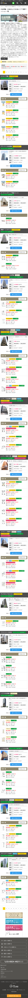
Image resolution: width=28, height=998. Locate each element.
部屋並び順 (22, 98)
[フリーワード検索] (17, 2)
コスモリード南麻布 (6, 531)
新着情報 (2, 973)
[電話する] (21, 2)
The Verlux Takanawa (7, 594)
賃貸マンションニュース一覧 (6, 971)
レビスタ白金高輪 (5, 693)
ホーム (2, 6)
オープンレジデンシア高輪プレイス (10, 192)
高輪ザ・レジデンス (6, 229)
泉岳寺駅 (15, 84)
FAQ (17, 989)
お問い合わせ (3, 976)
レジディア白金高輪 (6, 398)
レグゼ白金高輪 (5, 748)
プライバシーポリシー (11, 989)
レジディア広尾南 (5, 329)
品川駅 (15, 200)
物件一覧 (2, 967)
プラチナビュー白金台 (6, 632)
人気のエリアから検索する (10, 6)
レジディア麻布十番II (6, 456)
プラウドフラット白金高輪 (7, 275)
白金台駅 (15, 639)
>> (26, 72)
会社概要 (4, 989)
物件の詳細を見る (16, 94)
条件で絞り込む (14, 995)
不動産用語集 (13, 991)
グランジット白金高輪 (6, 146)
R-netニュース (22, 989)
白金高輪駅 (16, 155)
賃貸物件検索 (3, 969)
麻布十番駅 (16, 464)
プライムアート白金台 (6, 853)
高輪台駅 (15, 237)
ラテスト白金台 (5, 799)
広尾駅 (15, 341)
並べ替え (4, 58)
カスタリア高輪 (5, 76)
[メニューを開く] (25, 2)
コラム (2, 975)
